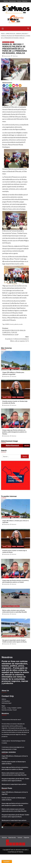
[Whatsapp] (10, 85)
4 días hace (13, 435)
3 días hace (13, 376)
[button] (2, 28)
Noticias (6, 1)
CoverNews (11, 852)
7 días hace (13, 643)
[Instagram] (16, 85)
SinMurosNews (15, 368)
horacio (12, 324)
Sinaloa (9, 368)
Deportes (24, 1)
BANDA (7, 324)
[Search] (28, 28)
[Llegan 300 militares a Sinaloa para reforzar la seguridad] (15, 360)
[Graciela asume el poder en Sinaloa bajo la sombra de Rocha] (15, 389)
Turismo (19, 1)
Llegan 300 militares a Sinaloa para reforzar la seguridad (15, 757)
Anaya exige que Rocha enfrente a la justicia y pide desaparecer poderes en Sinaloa (14, 432)
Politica (9, 397)
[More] (20, 85)
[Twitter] (7, 85)
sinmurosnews (7, 56)
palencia (16, 324)
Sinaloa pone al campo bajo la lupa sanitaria (14, 784)
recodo (21, 324)
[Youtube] (13, 85)
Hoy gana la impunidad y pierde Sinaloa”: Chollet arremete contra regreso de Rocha (15, 779)
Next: (17, 339)
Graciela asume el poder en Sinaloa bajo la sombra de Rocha (14, 762)
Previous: (13, 331)
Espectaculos (12, 1)
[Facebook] (3, 85)
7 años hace (15, 56)
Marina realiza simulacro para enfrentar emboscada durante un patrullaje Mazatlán (14, 774)
